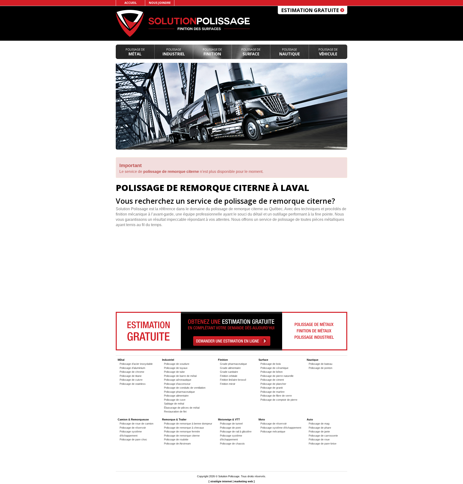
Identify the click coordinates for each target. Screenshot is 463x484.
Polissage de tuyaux (176, 367)
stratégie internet (221, 481)
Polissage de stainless (133, 383)
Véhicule (328, 52)
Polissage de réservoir (133, 427)
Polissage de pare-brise (322, 443)
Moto (262, 419)
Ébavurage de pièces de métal (181, 407)
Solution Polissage (228, 476)
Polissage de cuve (174, 399)
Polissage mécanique (272, 431)
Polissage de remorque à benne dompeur (188, 423)
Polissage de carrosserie (323, 435)
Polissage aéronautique (177, 379)
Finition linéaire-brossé (233, 379)
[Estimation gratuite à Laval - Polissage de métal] (231, 349)
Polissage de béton (271, 371)
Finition (212, 52)
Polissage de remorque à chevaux (184, 427)
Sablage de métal (174, 403)
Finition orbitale (228, 375)
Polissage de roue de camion (136, 423)
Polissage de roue (319, 439)
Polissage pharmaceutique (179, 391)
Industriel (174, 52)
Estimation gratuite (310, 10)
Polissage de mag (319, 423)
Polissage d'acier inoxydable (136, 363)
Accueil (130, 3)
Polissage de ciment (272, 379)
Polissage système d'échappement (280, 427)
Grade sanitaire (229, 371)
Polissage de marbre (272, 391)
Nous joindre (160, 3)
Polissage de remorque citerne (182, 435)
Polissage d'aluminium (132, 367)
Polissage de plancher (273, 383)
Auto (310, 419)
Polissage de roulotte (176, 439)
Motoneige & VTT (229, 419)
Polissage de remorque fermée (182, 431)
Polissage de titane (131, 375)
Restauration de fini (175, 411)
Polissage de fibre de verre (276, 395)
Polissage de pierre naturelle (276, 375)
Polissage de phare (320, 427)
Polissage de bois (270, 363)
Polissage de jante (319, 431)
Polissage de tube (174, 371)
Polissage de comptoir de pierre (278, 399)
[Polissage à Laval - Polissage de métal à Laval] (130, 36)
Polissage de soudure (176, 363)
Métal (135, 52)
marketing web (243, 481)
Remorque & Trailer (174, 419)
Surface (250, 52)
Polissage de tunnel (231, 423)
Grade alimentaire (230, 367)
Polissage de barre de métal (180, 375)
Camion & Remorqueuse (133, 419)
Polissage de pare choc (133, 439)
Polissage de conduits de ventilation (184, 387)
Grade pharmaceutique (233, 363)
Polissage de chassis (232, 443)
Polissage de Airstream (177, 443)
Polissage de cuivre (131, 379)
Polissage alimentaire (176, 395)
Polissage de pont (230, 427)
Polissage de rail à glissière (236, 431)
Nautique (289, 52)
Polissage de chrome (132, 371)
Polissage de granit (271, 387)
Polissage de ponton (320, 367)
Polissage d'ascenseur (177, 383)
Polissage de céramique (274, 367)
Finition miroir (227, 383)
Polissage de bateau (320, 363)
